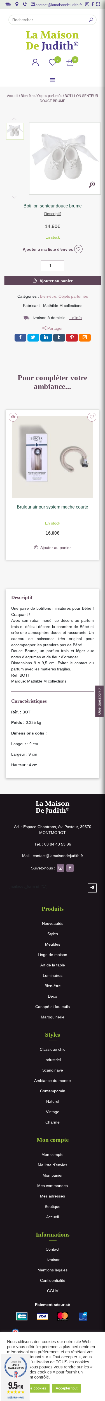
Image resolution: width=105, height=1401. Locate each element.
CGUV (52, 1291)
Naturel (52, 1101)
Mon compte (52, 1154)
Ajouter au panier (56, 281)
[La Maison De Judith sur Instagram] (87, 4)
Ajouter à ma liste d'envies (48, 249)
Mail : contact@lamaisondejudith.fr (52, 855)
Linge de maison (52, 954)
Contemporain (52, 1091)
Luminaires (52, 975)
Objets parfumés (49, 96)
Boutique (52, 1206)
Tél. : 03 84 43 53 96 (52, 844)
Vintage (52, 1111)
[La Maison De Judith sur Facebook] (92, 4)
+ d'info (75, 317)
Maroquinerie (52, 1017)
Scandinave (52, 1070)
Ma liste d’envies (52, 1165)
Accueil (12, 96)
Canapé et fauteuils (52, 1006)
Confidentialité (52, 1280)
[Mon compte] (35, 63)
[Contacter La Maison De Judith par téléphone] (24, 4)
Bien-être (28, 96)
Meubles (52, 944)
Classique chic (52, 1049)
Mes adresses (52, 1196)
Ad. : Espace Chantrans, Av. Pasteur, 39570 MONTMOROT (52, 829)
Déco (52, 996)
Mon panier (53, 1175)
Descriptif (52, 213)
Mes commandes (52, 1185)
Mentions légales (52, 1270)
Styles (52, 934)
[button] (15, 131)
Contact (52, 1249)
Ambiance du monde (52, 1080)
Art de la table (52, 965)
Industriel (53, 1059)
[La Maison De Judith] (52, 41)
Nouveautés (52, 923)
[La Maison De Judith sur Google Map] (17, 4)
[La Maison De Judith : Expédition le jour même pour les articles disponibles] (8, 3)
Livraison (52, 1259)
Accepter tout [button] (67, 1388)
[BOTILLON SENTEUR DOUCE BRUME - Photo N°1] (92, 185)
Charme (52, 1122)
